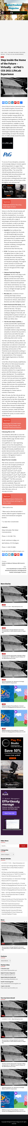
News (2, 57)
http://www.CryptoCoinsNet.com (9, 988)
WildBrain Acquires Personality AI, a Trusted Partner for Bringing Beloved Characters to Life (13, 706)
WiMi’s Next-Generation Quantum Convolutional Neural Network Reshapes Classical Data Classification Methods (12, 905)
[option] (14, 938)
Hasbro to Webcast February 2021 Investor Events (13, 563)
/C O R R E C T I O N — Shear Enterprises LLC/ (12, 606)
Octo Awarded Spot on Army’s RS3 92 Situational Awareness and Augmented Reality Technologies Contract (15, 569)
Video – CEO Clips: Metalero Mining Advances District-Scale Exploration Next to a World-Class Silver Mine (13, 894)
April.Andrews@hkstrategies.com (15, 551)
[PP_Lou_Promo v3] (14, 191)
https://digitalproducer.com (8, 974)
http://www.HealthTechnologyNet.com (11, 983)
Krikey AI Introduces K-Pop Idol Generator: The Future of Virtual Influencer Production (14, 900)
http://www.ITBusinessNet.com (9, 970)
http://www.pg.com (7, 485)
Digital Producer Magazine (13, 6)
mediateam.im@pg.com (12, 540)
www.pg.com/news (7, 491)
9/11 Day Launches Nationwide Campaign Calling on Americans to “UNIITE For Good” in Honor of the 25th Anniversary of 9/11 (13, 657)
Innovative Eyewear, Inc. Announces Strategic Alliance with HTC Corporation (13, 682)
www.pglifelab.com (11, 397)
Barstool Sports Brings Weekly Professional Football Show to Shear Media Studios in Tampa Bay (14, 631)
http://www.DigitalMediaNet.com (9, 979)
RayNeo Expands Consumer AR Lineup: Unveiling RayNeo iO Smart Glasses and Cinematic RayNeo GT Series (11, 912)
